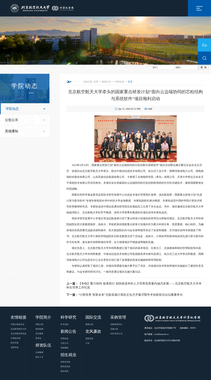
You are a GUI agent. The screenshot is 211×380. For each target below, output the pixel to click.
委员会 (38, 338)
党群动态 (89, 338)
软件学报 (14, 343)
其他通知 (11, 131)
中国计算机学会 (17, 324)
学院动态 (12, 108)
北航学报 (14, 347)
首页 (95, 82)
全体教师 (39, 352)
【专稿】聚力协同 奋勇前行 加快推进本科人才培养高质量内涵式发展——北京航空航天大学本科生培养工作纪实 (134, 285)
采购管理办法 (116, 324)
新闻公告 (106, 82)
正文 (130, 82)
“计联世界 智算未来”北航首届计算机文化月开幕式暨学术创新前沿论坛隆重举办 (124, 294)
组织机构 (39, 329)
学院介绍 (39, 324)
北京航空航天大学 (18, 329)
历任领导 (39, 333)
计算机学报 (15, 338)
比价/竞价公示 (116, 333)
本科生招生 (65, 362)
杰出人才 (39, 357)
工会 (87, 343)
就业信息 (64, 371)
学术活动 (64, 324)
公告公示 (11, 120)
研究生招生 (65, 366)
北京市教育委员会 (18, 333)
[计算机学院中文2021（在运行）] (43, 8)
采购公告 (114, 329)
